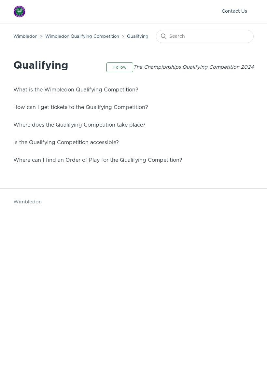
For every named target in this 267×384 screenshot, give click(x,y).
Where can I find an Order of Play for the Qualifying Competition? (97, 160)
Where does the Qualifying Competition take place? (79, 125)
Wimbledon (26, 36)
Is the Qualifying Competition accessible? (66, 142)
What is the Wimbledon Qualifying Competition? (75, 89)
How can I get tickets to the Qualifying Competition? (80, 107)
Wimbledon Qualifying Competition (82, 36)
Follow (119, 67)
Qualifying (137, 36)
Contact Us (234, 11)
